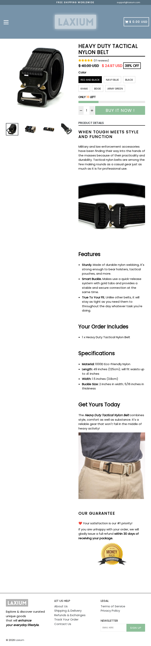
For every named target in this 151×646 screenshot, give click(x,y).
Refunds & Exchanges (70, 615)
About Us (61, 606)
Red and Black (90, 80)
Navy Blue (112, 80)
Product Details (91, 123)
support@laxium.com (128, 2)
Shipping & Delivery (68, 611)
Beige (97, 88)
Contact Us (62, 624)
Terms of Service (113, 606)
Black (129, 80)
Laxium (20, 640)
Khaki (84, 88)
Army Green (115, 88)
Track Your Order (66, 619)
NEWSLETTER (109, 620)
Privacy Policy (110, 611)
